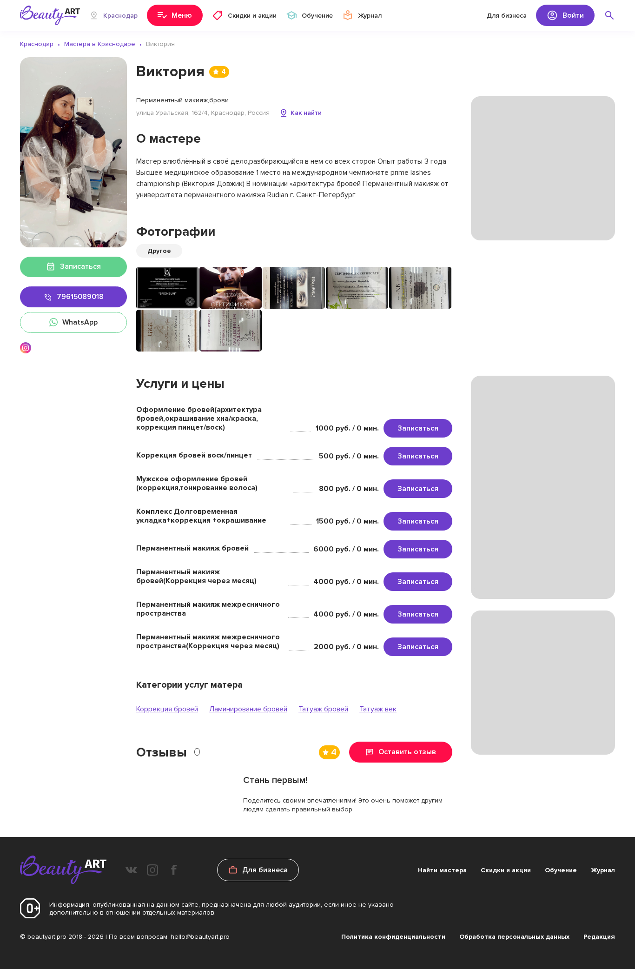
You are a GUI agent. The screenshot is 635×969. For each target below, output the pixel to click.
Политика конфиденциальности (393, 937)
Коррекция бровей (167, 709)
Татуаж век (378, 709)
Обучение (561, 870)
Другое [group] (159, 251)
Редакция (599, 937)
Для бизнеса (507, 16)
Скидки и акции (506, 870)
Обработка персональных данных (514, 937)
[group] (167, 288)
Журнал (603, 870)
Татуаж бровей (323, 709)
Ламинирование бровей (248, 709)
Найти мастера (442, 870)
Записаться (417, 428)
